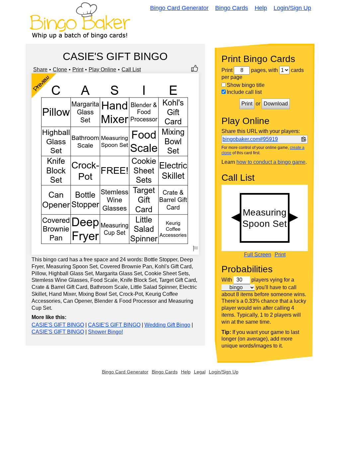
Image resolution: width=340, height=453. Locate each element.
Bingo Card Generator (179, 8)
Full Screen (257, 254)
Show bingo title (246, 85)
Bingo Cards (231, 8)
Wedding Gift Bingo (167, 325)
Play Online (102, 69)
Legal (200, 371)
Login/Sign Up (292, 8)
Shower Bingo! (105, 332)
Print (77, 69)
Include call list (244, 92)
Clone (60, 69)
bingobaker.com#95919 (250, 139)
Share (40, 69)
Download (276, 103)
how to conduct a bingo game (270, 162)
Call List (131, 69)
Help (261, 8)
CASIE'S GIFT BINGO (58, 325)
